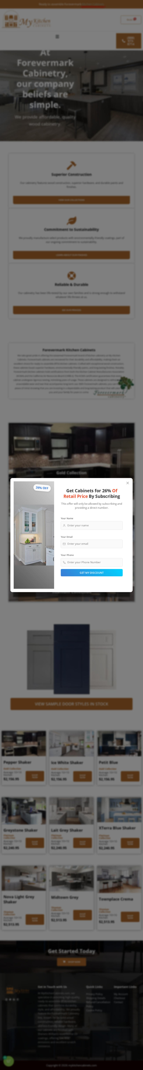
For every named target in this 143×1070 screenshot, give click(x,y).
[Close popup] (127, 482)
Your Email (67, 536)
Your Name (67, 518)
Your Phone (67, 555)
